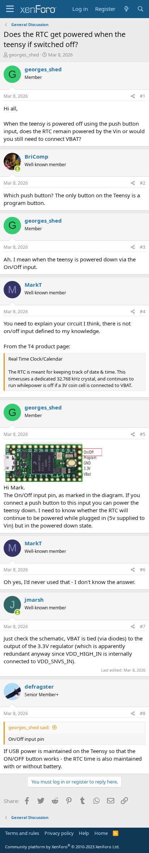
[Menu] (9, 9)
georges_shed (24, 54)
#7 (142, 626)
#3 (142, 247)
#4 (142, 311)
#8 (142, 713)
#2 (142, 183)
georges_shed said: (29, 727)
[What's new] (126, 9)
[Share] (132, 96)
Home (101, 833)
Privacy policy (59, 833)
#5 (142, 434)
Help (84, 833)
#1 (142, 96)
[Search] (140, 9)
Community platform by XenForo (62, 846)
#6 (142, 570)
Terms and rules (22, 833)
